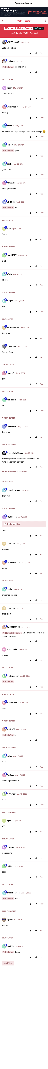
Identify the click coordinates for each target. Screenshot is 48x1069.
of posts (23, 21)
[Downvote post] (36, 53)
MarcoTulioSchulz (13, 633)
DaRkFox (9, 67)
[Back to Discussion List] (2, 21)
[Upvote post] (30, 53)
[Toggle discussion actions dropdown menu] (45, 21)
